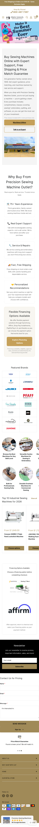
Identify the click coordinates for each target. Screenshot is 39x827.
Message (4, 703)
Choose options (14, 548)
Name (2, 684)
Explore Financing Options (19, 341)
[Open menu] (3, 17)
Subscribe (19, 667)
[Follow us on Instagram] (7, 795)
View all (34, 498)
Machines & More (19, 122)
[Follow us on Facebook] (3, 795)
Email (2, 693)
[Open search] (27, 17)
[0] (35, 17)
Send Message (19, 724)
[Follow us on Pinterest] (11, 795)
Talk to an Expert (19, 130)
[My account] (31, 17)
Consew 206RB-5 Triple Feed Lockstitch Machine (13, 535)
